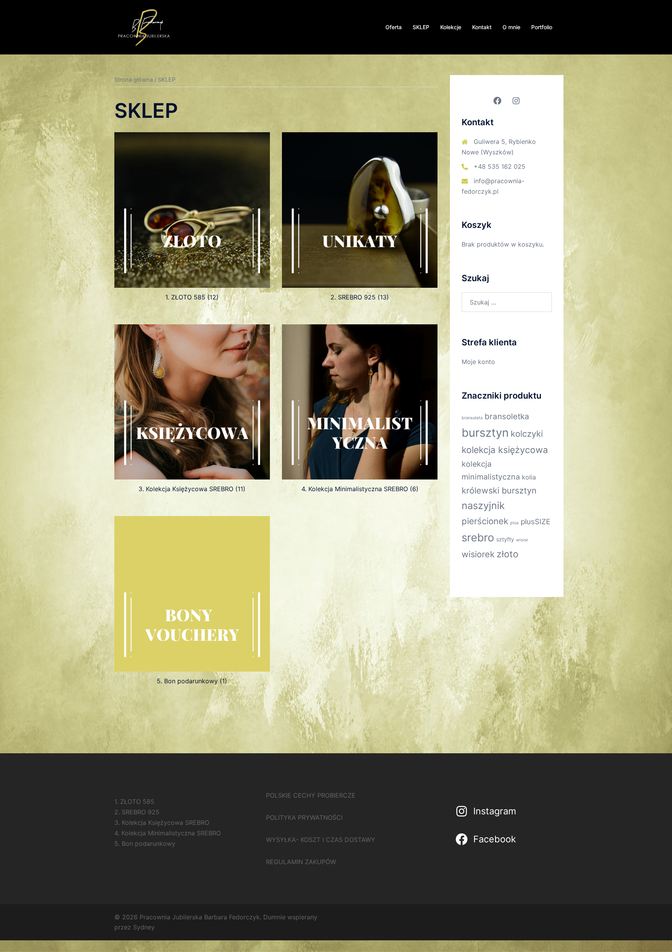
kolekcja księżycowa (505, 449)
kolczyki (527, 434)
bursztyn (485, 432)
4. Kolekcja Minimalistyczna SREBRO (167, 833)
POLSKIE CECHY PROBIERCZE (310, 795)
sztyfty (505, 539)
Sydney (144, 927)
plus (514, 522)
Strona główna (133, 79)
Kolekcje (450, 27)
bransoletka (507, 416)
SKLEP (421, 27)
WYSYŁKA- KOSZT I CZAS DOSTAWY (320, 840)
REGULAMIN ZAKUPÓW (301, 862)
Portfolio (541, 27)
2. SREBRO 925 (136, 812)
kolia (529, 477)
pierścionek (485, 521)
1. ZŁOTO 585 (134, 801)
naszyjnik (483, 505)
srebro (478, 537)
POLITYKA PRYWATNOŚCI (304, 817)
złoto (507, 554)
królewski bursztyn (499, 490)
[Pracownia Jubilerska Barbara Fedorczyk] (143, 26)
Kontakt (482, 27)
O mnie (511, 27)
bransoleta (472, 417)
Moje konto (478, 362)
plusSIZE (535, 521)
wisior (522, 539)
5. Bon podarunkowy (144, 843)
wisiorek (478, 554)
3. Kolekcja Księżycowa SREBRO (161, 822)
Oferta (393, 27)
